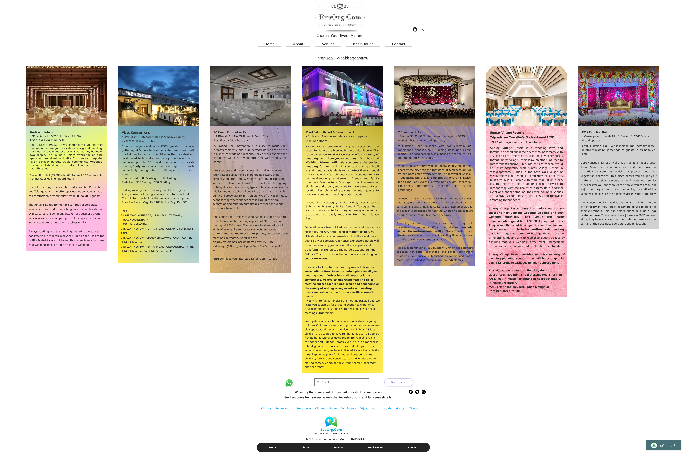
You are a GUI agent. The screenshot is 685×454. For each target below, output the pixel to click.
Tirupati (414, 408)
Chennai (321, 408)
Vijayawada (368, 408)
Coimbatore (348, 408)
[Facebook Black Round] (411, 392)
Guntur (401, 408)
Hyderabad (284, 408)
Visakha (387, 408)
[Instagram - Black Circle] (424, 392)
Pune (334, 408)
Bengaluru (303, 408)
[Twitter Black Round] (417, 392)
